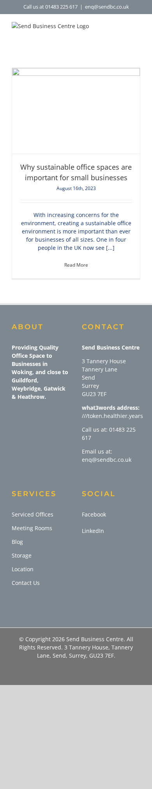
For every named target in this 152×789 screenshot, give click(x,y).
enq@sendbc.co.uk (107, 6)
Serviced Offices (32, 514)
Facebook (94, 514)
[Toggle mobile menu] (137, 34)
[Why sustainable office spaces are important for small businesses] (76, 111)
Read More (76, 265)
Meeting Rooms (32, 528)
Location (23, 569)
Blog (17, 541)
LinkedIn (93, 530)
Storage (22, 555)
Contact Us (26, 582)
